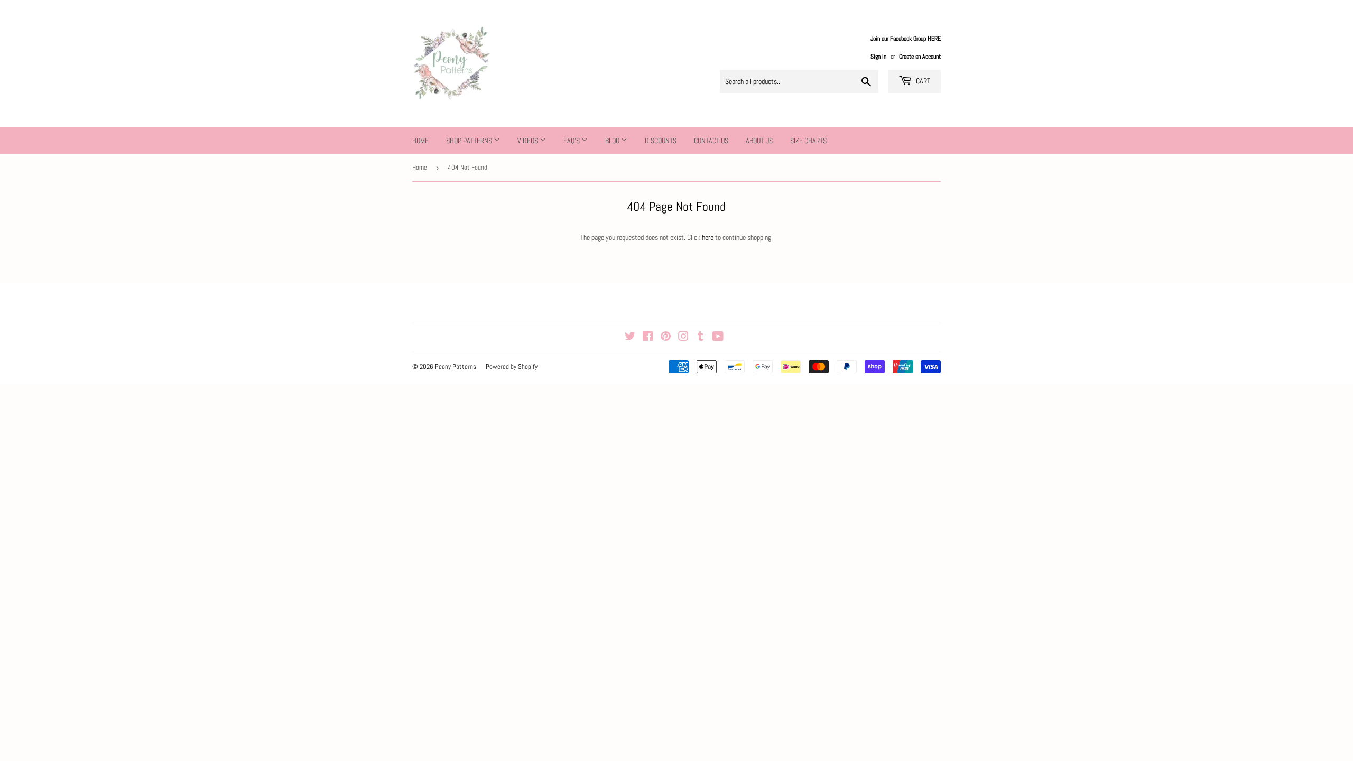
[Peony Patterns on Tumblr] (701, 337)
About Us (759, 140)
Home (420, 140)
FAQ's (572, 140)
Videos (528, 140)
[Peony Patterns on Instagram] (683, 337)
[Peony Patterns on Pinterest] (665, 337)
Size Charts (808, 140)
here (707, 237)
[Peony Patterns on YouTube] (718, 337)
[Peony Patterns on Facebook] (647, 337)
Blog (613, 140)
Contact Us (711, 140)
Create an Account (920, 56)
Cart (922, 81)
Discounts (660, 140)
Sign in (878, 56)
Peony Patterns (455, 366)
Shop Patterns (470, 140)
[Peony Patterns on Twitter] (630, 337)
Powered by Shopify (512, 366)
